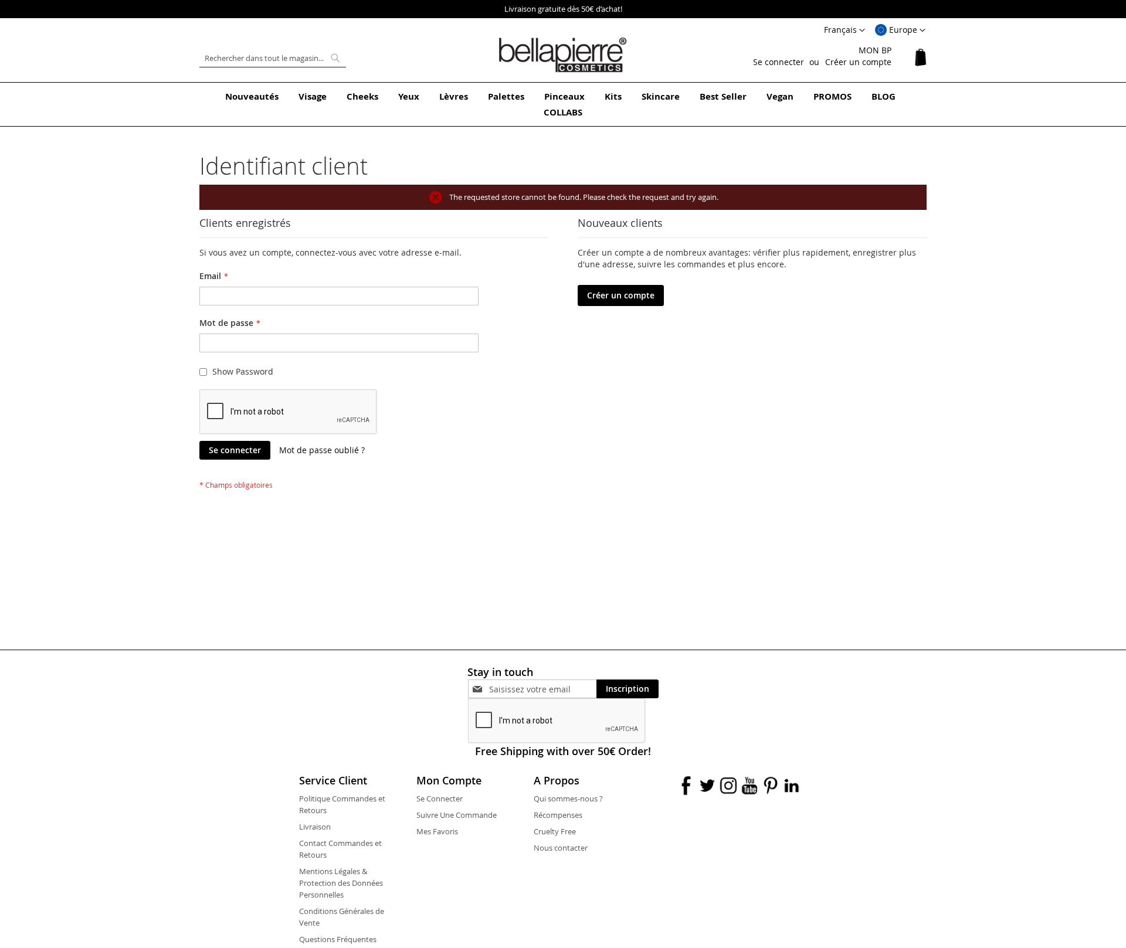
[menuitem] (252, 96)
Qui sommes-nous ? (568, 798)
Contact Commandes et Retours (340, 849)
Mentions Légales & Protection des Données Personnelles (341, 883)
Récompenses (558, 815)
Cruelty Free (555, 831)
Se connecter (778, 61)
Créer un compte (858, 61)
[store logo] (563, 55)
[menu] (563, 104)
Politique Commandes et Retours (342, 804)
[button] (900, 30)
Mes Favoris (437, 831)
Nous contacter (561, 847)
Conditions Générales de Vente (341, 917)
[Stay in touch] (543, 689)
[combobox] (272, 58)
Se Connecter (439, 798)
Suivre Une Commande (456, 815)
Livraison (315, 826)
